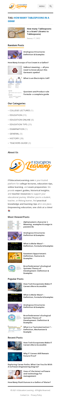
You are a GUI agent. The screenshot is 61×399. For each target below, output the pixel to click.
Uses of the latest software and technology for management (36, 373)
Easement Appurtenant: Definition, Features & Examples (35, 256)
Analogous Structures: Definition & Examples (34, 53)
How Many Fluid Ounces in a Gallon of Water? (29, 382)
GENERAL (14, 133)
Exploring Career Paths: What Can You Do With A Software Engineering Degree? (30, 365)
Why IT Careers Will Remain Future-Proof (36, 354)
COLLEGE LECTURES (20, 110)
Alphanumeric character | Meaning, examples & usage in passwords (37, 224)
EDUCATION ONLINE (20, 119)
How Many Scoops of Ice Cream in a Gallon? (28, 62)
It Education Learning (25, 390)
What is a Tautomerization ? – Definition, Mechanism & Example (37, 329)
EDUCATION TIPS (18, 124)
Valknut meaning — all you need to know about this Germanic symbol (36, 70)
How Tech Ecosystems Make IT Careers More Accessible (37, 285)
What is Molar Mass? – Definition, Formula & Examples (38, 244)
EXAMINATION (17, 129)
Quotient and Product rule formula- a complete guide (36, 93)
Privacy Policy (36, 395)
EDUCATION (16, 115)
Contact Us (24, 395)
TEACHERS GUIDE (19, 143)
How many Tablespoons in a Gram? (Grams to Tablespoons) (39, 31)
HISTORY (14, 138)
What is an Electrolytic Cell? (36, 78)
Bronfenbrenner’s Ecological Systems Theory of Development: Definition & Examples (37, 269)
